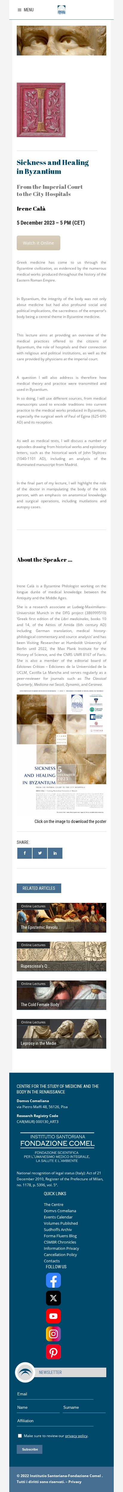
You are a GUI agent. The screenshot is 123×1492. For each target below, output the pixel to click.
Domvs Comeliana (60, 1210)
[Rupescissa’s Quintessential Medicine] (61, 957)
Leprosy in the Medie (38, 1043)
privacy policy (76, 1435)
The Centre (53, 1204)
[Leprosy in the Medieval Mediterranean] (61, 1034)
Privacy (75, 1481)
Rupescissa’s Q (34, 966)
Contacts (52, 1261)
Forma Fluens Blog (60, 1235)
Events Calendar (58, 1217)
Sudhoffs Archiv (58, 1229)
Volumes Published (61, 1223)
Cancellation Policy (60, 1254)
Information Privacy (61, 1248)
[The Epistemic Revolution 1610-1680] (61, 918)
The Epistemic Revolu (39, 927)
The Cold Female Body (40, 1004)
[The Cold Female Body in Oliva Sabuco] (61, 995)
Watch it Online (38, 243)
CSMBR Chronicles (60, 1242)
